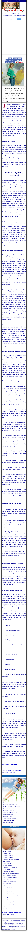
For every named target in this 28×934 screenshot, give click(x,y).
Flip (18, 62)
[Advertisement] (14, 38)
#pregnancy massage (9, 772)
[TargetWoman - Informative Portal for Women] (14, 5)
